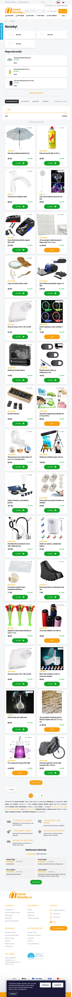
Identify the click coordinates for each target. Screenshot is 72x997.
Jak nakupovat (9, 909)
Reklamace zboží (9, 943)
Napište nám (30, 912)
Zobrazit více (36, 882)
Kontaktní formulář (58, 928)
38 (41, 795)
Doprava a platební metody (12, 912)
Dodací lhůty (8, 918)
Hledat (43, 11)
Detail (51, 250)
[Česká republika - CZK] (58, 2)
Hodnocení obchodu (10, 2)
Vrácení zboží (8, 946)
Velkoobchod (31, 915)
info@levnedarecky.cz (59, 910)
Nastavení (13, 994)
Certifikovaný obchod (33, 918)
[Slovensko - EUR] (63, 2)
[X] (54, 921)
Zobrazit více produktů (36, 93)
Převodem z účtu (32, 932)
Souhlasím (57, 985)
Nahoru (12, 789)
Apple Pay (30, 941)
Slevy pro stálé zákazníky (12, 921)
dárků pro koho (30, 809)
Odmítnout (45, 985)
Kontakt (29, 909)
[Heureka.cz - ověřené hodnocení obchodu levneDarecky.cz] (36, 956)
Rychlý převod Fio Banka (34, 935)
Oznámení (8, 941)
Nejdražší (35, 101)
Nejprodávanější (11, 101)
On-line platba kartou (33, 943)
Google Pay (30, 938)
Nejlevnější (25, 101)
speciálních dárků (57, 807)
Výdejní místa (8, 915)
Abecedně (45, 101)
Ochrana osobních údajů (11, 935)
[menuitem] (9, 16)
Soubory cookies (9, 938)
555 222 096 (56, 913)
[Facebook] (51, 921)
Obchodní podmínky (23, 2)
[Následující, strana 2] (36, 795)
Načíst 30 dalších (36, 782)
